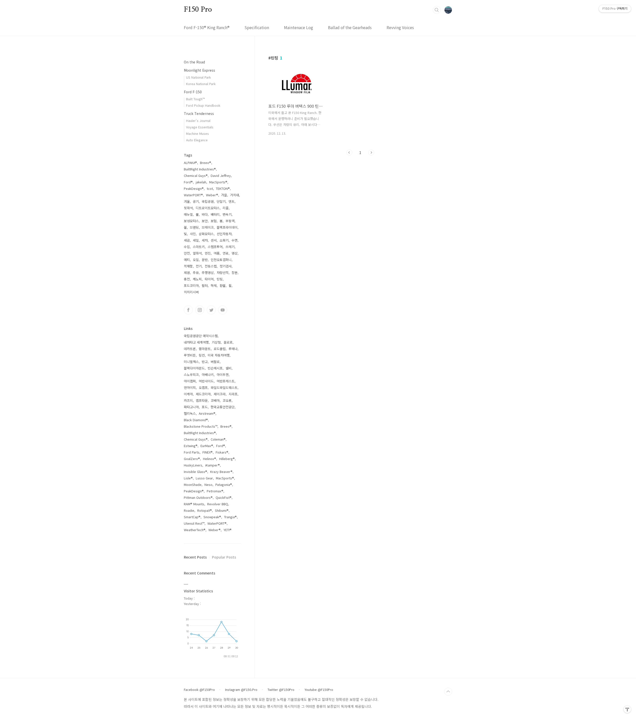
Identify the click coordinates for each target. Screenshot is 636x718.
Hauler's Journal (198, 120)
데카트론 (190, 348)
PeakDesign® (194, 188)
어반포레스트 (226, 381)
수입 (187, 246)
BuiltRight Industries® (200, 169)
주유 (196, 272)
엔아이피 (190, 387)
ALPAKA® (190, 162)
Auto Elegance (197, 140)
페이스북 (188, 310)
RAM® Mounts (194, 504)
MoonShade (192, 484)
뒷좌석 (188, 207)
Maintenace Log (298, 27)
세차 (205, 240)
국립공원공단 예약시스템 (201, 335)
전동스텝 (211, 266)
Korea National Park (201, 83)
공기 (196, 201)
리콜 (226, 207)
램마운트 (205, 348)
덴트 (232, 201)
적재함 (188, 266)
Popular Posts (224, 557)
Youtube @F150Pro (319, 690)
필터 (205, 285)
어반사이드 (206, 381)
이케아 (188, 394)
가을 (224, 195)
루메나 (233, 348)
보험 (214, 220)
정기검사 (226, 266)
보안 (205, 220)
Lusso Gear (204, 478)
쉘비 (229, 368)
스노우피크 (191, 374)
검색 (436, 10)
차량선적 (223, 272)
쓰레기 (230, 246)
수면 (235, 240)
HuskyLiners (193, 465)
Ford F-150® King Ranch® (207, 27)
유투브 (222, 310)
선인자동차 (224, 233)
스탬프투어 (215, 246)
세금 (187, 240)
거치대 (234, 195)
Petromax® (215, 491)
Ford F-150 (193, 91)
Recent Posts (195, 557)
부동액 (230, 220)
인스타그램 (199, 310)
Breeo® (205, 162)
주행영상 (208, 272)
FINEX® (207, 452)
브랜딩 (194, 227)
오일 (196, 259)
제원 (187, 272)
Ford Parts (191, 452)
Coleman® (218, 439)
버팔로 (215, 361)
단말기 (221, 201)
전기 (199, 266)
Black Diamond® (196, 419)
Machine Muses (197, 133)
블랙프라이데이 (227, 227)
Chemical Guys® (196, 175)
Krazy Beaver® (221, 471)
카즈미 (188, 400)
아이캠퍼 (190, 381)
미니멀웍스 (191, 361)
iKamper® (212, 465)
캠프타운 (202, 400)
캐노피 (197, 279)
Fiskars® (222, 452)
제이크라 (220, 394)
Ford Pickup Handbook (203, 105)
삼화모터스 (206, 233)
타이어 (209, 279)
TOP (448, 692)
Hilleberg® (227, 458)
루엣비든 (190, 355)
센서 (214, 240)
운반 (205, 259)
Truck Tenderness (199, 113)
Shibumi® (222, 510)
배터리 (215, 214)
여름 (217, 253)
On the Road (194, 61)
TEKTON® (223, 188)
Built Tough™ (195, 99)
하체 (214, 285)
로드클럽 (220, 348)
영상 (235, 253)
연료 (226, 253)
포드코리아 (191, 285)
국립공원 (208, 201)
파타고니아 (191, 407)
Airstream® (207, 413)
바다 (205, 214)
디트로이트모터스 (208, 207)
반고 (205, 361)
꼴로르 (228, 342)
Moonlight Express (199, 70)
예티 (187, 259)
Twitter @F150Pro (281, 690)
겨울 (187, 201)
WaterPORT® (193, 195)
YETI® (228, 529)
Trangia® (230, 516)
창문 (235, 272)
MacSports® (218, 182)
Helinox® (209, 458)
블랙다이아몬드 (194, 368)
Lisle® (188, 478)
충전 (187, 279)
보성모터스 (191, 220)
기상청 (216, 342)
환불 (223, 285)
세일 (196, 240)
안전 (187, 253)
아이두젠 (223, 374)
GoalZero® (192, 458)
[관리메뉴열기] (627, 709)
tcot (210, 188)
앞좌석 (197, 253)
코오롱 (227, 400)
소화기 (224, 240)
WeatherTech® (194, 529)
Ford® (188, 182)
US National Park (198, 77)
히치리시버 (191, 292)
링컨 (202, 355)
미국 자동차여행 (219, 355)
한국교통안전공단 (223, 407)
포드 (205, 407)
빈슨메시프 (215, 368)
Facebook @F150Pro (199, 690)
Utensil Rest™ (194, 523)
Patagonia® (223, 484)
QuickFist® (224, 497)
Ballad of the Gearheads (350, 27)
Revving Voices (400, 27)
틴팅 (220, 279)
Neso (208, 484)
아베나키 (208, 374)
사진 (193, 233)
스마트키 (199, 246)
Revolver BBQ (217, 504)
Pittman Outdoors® (198, 497)
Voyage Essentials (199, 127)
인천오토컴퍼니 (221, 259)
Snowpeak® (212, 516)
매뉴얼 (188, 214)
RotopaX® (204, 510)
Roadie (189, 510)
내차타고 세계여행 (196, 342)
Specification (256, 27)
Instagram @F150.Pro (241, 690)
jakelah (201, 182)
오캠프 (203, 387)
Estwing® (191, 445)
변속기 (227, 214)
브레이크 (208, 227)
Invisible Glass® (195, 471)
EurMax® (206, 445)
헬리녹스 (190, 413)
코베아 (215, 400)
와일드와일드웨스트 (224, 387)
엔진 (208, 253)
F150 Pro (198, 9)
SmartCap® (192, 516)
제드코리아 (203, 394)
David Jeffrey (221, 175)
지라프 (233, 394)
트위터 (211, 310)
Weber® (212, 195)
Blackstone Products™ (200, 426)
